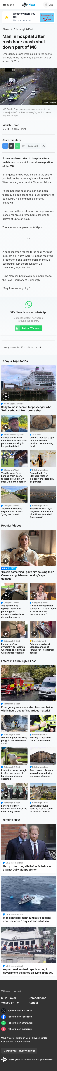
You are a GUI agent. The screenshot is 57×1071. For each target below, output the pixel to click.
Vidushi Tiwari (10, 125)
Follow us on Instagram (20, 1029)
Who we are (7, 1037)
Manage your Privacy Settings (19, 1050)
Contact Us (7, 1041)
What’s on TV (10, 1002)
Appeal (33, 1002)
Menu (10, 4)
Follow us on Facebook (20, 1016)
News (6, 29)
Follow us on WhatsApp (20, 1022)
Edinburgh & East (23, 29)
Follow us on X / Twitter (20, 1010)
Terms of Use (23, 1037)
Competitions (37, 998)
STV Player (8, 998)
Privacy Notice (39, 1037)
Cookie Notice (22, 1041)
